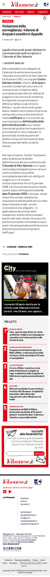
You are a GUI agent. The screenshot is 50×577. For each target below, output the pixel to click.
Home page (6, 17)
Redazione (8, 560)
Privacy (35, 560)
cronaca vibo (25, 246)
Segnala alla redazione (23, 560)
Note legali (13, 563)
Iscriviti (39, 453)
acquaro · (12, 246)
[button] (45, 18)
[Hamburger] (3, 4)
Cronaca (17, 17)
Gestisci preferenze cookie (30, 563)
